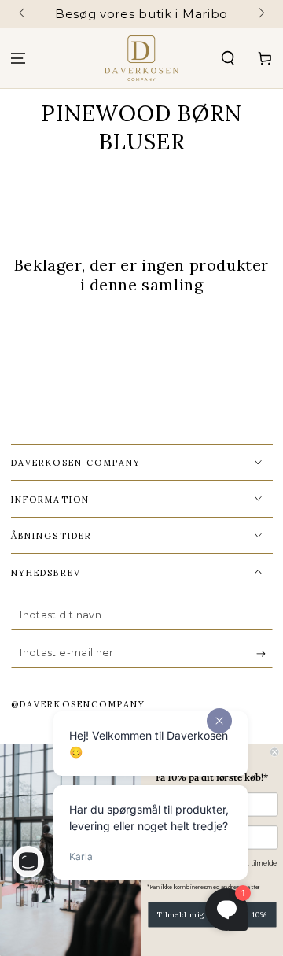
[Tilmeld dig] (264, 654)
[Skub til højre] (260, 14)
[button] (227, 58)
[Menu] (18, 58)
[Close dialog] (274, 752)
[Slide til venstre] (23, 14)
